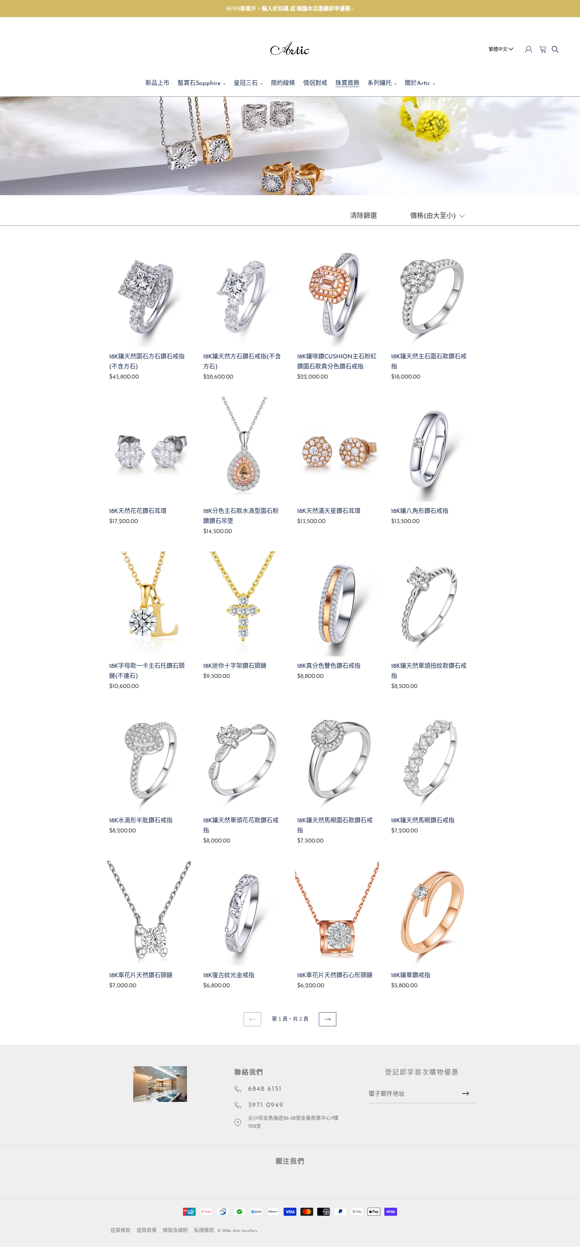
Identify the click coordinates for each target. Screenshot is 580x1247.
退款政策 (147, 1230)
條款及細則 (175, 1230)
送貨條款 (120, 1230)
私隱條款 (204, 1230)
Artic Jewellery (245, 1231)
